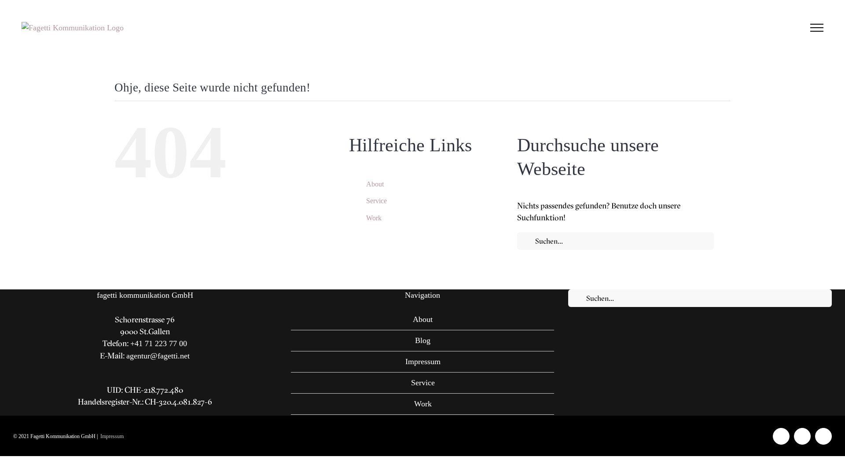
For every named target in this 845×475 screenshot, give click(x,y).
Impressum (423, 361)
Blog (422, 340)
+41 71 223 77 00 (158, 343)
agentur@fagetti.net (158, 355)
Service (376, 201)
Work (374, 218)
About (375, 184)
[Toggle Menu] (817, 28)
